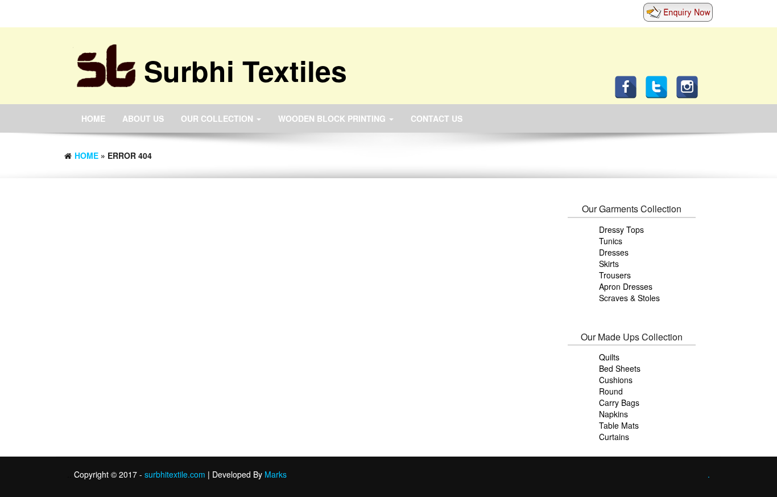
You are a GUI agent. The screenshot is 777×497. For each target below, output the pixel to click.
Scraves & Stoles (629, 297)
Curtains (614, 436)
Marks (275, 474)
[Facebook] (628, 86)
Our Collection (218, 118)
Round (611, 391)
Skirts (609, 263)
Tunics (610, 241)
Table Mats (619, 425)
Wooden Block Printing (333, 118)
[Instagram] (690, 86)
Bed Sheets (619, 368)
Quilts (609, 357)
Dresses (614, 252)
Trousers (615, 275)
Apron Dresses (625, 286)
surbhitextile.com (176, 474)
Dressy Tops (621, 229)
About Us (143, 118)
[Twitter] (659, 86)
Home (93, 118)
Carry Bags (619, 402)
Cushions (616, 379)
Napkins (613, 414)
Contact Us (436, 118)
